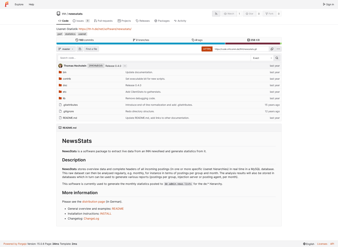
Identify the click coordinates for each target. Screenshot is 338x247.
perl (60, 33)
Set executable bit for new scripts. (145, 78)
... (125, 65)
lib (64, 98)
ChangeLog (91, 218)
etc (65, 91)
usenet (82, 33)
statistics (70, 33)
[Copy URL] (272, 49)
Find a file (91, 48)
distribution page (93, 201)
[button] (80, 49)
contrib (67, 78)
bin (64, 72)
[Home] (7, 4)
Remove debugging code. (140, 98)
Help (31, 4)
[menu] (278, 49)
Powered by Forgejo (15, 243)
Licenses (322, 243)
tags (199, 39)
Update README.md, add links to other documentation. (157, 117)
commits (86, 39)
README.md (70, 117)
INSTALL (105, 213)
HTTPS (207, 49)
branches (142, 39)
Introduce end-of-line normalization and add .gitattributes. (159, 104)
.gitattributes (70, 104)
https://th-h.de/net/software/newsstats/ (105, 29)
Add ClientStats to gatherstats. (143, 91)
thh (64, 14)
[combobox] (262, 58)
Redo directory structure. (140, 111)
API (332, 243)
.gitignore (68, 111)
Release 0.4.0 (113, 65)
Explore (19, 4)
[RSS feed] (216, 14)
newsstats (75, 14)
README (118, 208)
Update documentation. (139, 72)
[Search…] (277, 58)
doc (65, 85)
